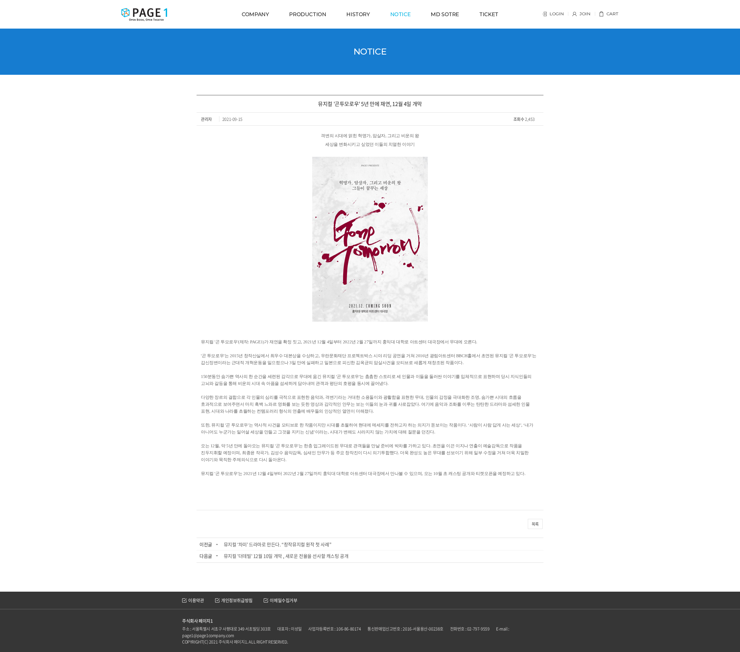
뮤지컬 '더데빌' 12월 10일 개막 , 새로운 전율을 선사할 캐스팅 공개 (286, 555)
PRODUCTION (307, 14)
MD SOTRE (445, 14)
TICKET (488, 14)
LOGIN (557, 13)
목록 (535, 524)
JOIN (585, 13)
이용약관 (196, 600)
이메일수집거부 (283, 600)
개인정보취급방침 (237, 600)
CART (612, 13)
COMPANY (255, 14)
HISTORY (358, 14)
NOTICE (400, 14)
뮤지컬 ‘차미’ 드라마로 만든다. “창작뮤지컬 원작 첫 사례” (277, 544)
